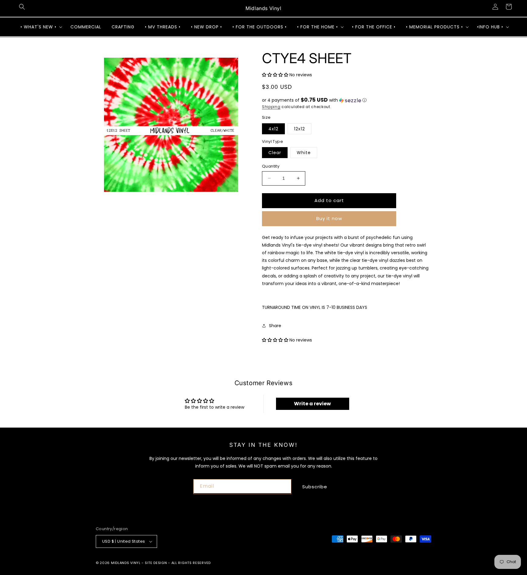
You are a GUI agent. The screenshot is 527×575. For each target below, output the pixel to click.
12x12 (299, 129)
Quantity (270, 166)
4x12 (273, 129)
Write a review (312, 403)
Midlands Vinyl (126, 562)
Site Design (156, 562)
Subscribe (314, 486)
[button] (22, 6)
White (304, 153)
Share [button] (275, 326)
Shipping (271, 106)
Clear (274, 153)
